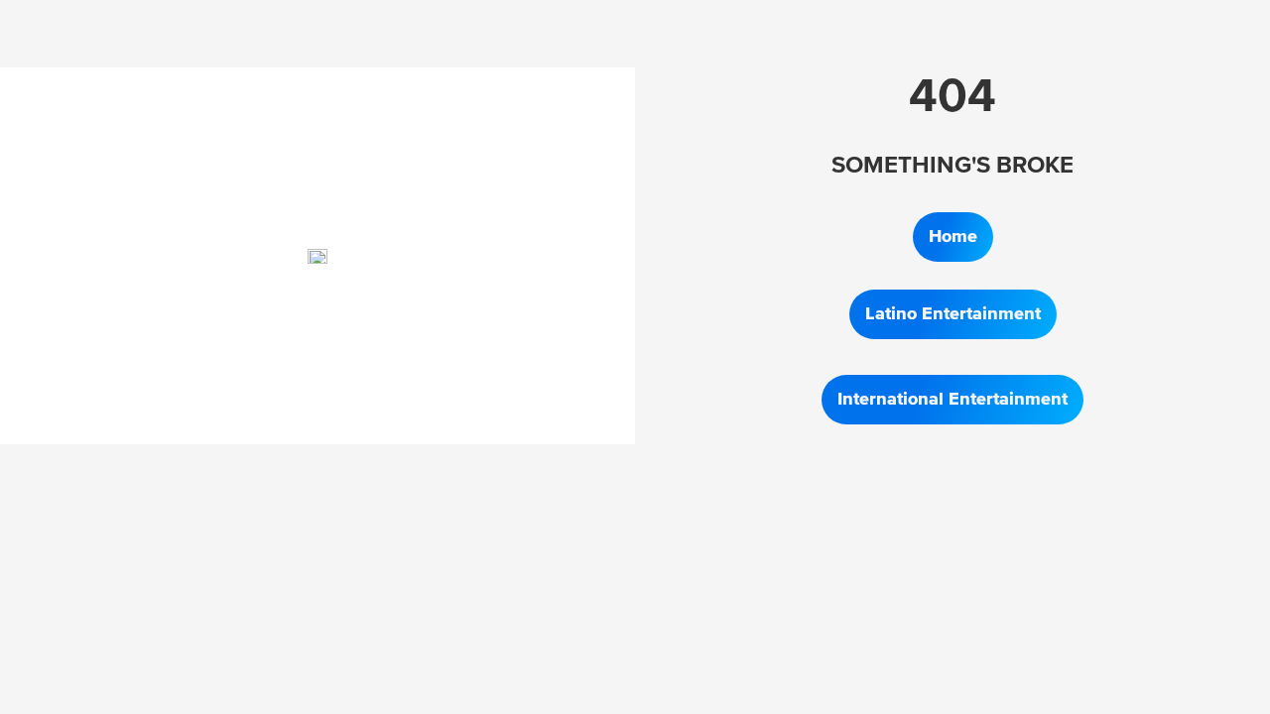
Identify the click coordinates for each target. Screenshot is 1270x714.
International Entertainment (952, 400)
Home (953, 237)
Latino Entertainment (953, 314)
